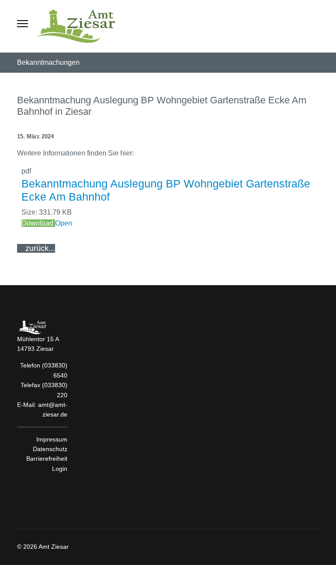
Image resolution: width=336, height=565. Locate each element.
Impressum (51, 439)
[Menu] (22, 26)
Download (38, 223)
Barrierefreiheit (46, 458)
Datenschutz (50, 448)
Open (63, 223)
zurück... (39, 248)
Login (59, 468)
